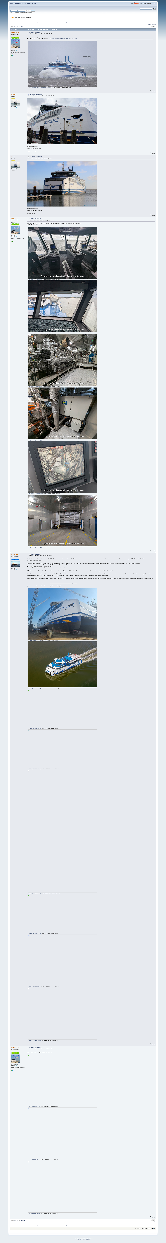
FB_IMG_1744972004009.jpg (34, 1040)
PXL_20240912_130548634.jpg (35, 493)
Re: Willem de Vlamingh (35, 32)
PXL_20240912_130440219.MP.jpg (35, 332)
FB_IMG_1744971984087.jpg (34, 768)
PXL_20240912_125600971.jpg (35, 279)
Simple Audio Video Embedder (84, 1239)
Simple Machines (89, 1238)
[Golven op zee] (12, 55)
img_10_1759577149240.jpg (34, 1213)
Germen (13, 94)
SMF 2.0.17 (77, 1238)
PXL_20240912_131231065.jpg (35, 440)
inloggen (23, 8)
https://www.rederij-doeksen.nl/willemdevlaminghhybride (63, 583)
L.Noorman (14, 554)
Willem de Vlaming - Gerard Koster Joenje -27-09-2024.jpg (40, 87)
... (15, 26)
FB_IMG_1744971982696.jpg (34, 728)
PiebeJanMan (55, 21)
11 (16, 26)
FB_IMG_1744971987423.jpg (34, 933)
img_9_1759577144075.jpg (34, 1159)
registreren (28, 8)
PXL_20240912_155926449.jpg (35, 547)
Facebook (49, 1052)
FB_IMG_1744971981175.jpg (34, 688)
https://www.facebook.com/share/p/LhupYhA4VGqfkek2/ (65, 38)
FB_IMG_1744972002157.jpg (34, 986)
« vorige (149, 24)
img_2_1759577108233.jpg (34, 1106)
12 (17, 26)
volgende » (153, 24)
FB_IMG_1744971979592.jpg (34, 640)
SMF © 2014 (82, 1238)
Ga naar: (137, 1228)
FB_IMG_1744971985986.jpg (34, 893)
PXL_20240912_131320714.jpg (35, 386)
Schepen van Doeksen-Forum (23, 4)
